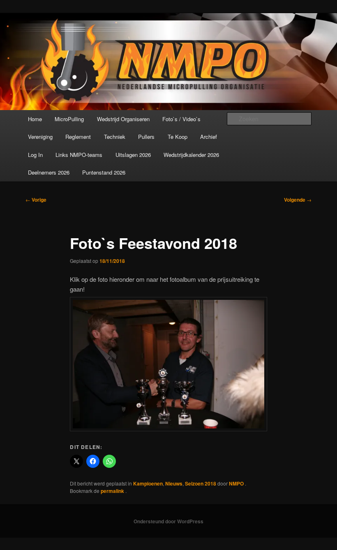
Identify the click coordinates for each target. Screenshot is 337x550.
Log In (35, 155)
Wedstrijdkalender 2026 (191, 155)
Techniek (114, 136)
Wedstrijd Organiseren (123, 119)
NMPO (237, 483)
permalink (113, 491)
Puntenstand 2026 (103, 172)
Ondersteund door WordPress (168, 521)
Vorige (35, 199)
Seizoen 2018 (200, 483)
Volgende (298, 199)
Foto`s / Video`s (181, 119)
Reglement (78, 136)
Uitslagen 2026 (133, 155)
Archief (208, 136)
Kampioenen (148, 483)
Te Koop (177, 136)
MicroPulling (69, 119)
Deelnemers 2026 (48, 172)
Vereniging (40, 136)
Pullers (146, 136)
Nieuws (173, 483)
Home (35, 119)
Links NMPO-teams (78, 155)
